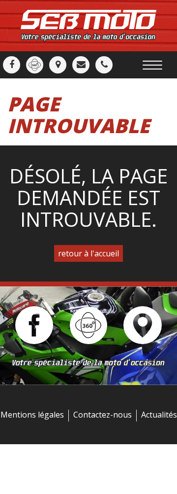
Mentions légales (32, 414)
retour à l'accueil (88, 253)
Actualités (159, 414)
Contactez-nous (102, 414)
